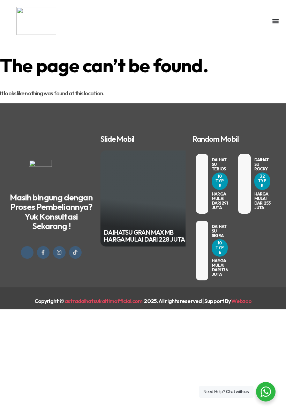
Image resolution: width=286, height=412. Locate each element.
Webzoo (241, 300)
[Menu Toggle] (275, 20)
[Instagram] (59, 252)
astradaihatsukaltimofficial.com (104, 300)
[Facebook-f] (43, 252)
